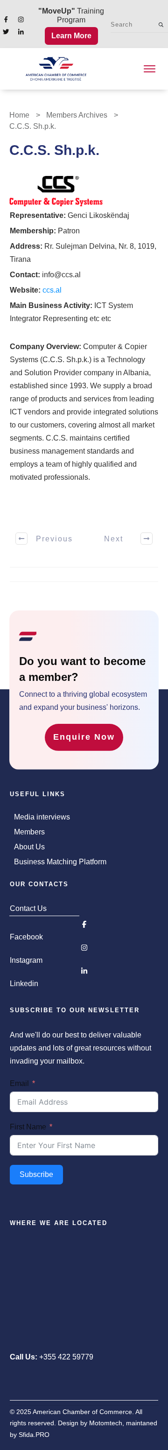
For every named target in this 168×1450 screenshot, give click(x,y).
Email (19, 1083)
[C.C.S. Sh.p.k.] (56, 191)
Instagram (26, 960)
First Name (28, 1127)
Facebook (26, 937)
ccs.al (52, 290)
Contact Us (28, 908)
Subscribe (36, 1174)
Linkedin (24, 984)
